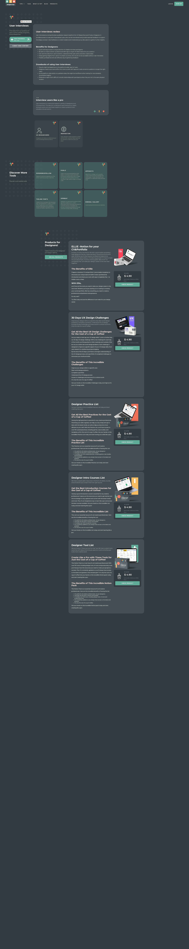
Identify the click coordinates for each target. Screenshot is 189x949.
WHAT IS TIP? (37, 3)
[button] (22, 3)
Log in (170, 4)
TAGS (29, 3)
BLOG (46, 3)
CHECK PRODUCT (127, 284)
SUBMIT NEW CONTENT (20, 46)
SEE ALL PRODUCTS (56, 257)
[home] (11, 3)
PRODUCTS (53, 3)
